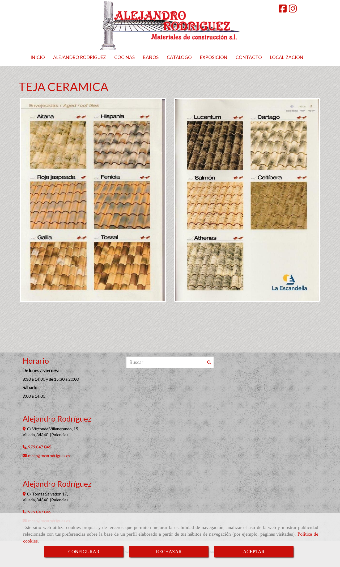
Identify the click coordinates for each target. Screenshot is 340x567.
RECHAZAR (169, 551)
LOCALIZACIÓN (286, 57)
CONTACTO (249, 57)
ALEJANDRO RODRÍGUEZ (79, 57)
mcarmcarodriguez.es (49, 455)
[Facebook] (283, 10)
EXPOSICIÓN (213, 57)
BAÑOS (151, 57)
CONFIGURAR (83, 551)
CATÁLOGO (179, 57)
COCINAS (124, 57)
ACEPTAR (254, 551)
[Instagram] (293, 10)
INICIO (38, 57)
